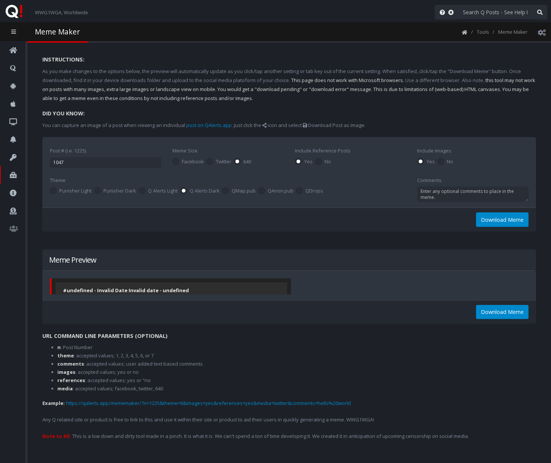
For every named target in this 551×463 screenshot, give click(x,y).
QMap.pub (244, 191)
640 (247, 162)
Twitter (223, 162)
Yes (308, 162)
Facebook (193, 162)
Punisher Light (75, 191)
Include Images (434, 150)
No (328, 162)
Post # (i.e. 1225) (68, 150)
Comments (429, 180)
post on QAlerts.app (209, 125)
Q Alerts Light (163, 191)
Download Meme (502, 219)
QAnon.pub (280, 191)
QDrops (314, 191)
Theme (58, 180)
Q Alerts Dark (205, 191)
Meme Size (185, 150)
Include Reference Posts (322, 150)
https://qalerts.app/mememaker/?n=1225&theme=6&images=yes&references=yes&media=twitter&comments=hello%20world (208, 403)
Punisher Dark (119, 191)
